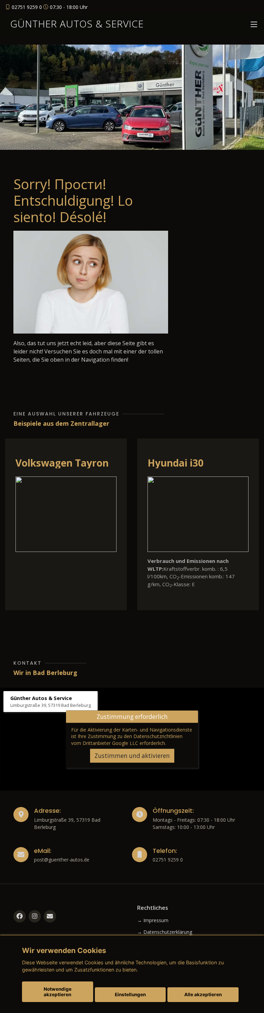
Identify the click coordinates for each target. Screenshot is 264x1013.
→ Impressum (152, 920)
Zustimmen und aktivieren (132, 756)
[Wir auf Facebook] (19, 916)
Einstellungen (130, 994)
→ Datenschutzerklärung (164, 932)
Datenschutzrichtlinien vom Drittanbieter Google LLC (127, 739)
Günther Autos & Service (77, 23)
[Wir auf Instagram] (35, 916)
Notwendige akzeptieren (58, 991)
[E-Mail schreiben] (50, 916)
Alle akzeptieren (203, 994)
